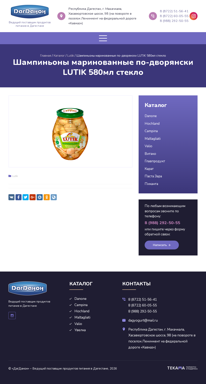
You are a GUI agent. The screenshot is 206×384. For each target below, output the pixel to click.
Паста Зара (153, 176)
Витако (150, 153)
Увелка (80, 330)
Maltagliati (153, 138)
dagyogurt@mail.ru (143, 320)
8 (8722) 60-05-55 (174, 16)
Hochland (152, 123)
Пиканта (151, 184)
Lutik (15, 176)
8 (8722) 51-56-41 (174, 11)
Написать (160, 245)
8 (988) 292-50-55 (174, 21)
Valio (148, 146)
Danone (151, 116)
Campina (151, 131)
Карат (149, 168)
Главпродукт (155, 161)
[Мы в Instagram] (194, 16)
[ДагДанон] (30, 12)
